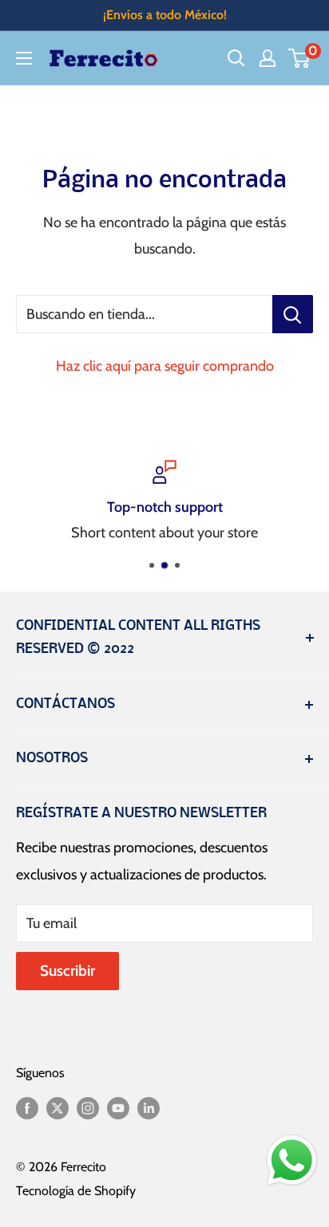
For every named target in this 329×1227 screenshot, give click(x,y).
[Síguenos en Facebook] (27, 1107)
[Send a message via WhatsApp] (292, 1160)
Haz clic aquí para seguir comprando (165, 366)
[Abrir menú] (24, 58)
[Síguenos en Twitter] (57, 1107)
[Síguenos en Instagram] (88, 1107)
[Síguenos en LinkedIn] (148, 1107)
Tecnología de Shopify (76, 1190)
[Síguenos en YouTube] (118, 1107)
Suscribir (67, 971)
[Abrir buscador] (236, 58)
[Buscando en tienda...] (292, 314)
